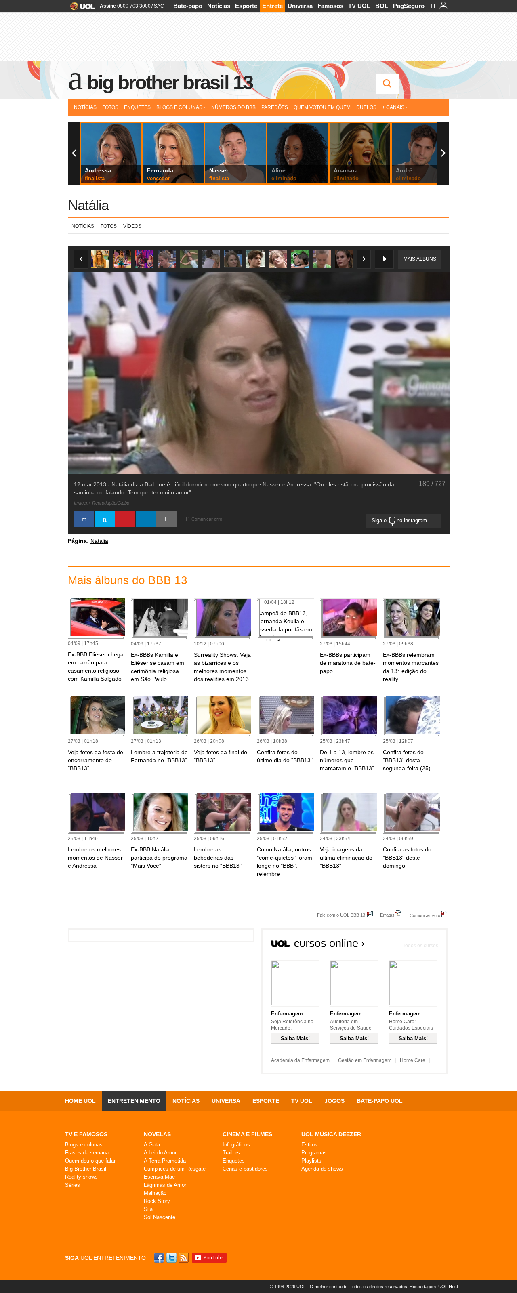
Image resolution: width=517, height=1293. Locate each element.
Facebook (160, 1258)
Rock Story (157, 1201)
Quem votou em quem (322, 107)
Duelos (366, 107)
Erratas (387, 914)
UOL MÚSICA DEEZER (331, 1134)
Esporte (246, 5)
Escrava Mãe (159, 1177)
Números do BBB (233, 107)
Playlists (311, 1161)
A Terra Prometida (165, 1161)
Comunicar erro (425, 915)
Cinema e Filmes (247, 1134)
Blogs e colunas (84, 1145)
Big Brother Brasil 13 (169, 82)
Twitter (172, 1258)
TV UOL (359, 5)
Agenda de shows (322, 1169)
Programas (314, 1153)
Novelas (157, 1134)
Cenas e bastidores (245, 1169)
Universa (300, 5)
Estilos (309, 1145)
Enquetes (137, 107)
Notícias (218, 5)
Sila (148, 1209)
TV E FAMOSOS (86, 1134)
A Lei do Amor (160, 1153)
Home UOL (80, 1100)
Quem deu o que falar (90, 1161)
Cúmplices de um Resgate (175, 1169)
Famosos (330, 5)
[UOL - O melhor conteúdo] (80, 8)
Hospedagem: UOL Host (434, 1286)
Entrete (272, 5)
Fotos (110, 107)
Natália (88, 205)
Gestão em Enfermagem (364, 1060)
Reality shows (81, 1177)
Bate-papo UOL (380, 1100)
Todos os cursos (420, 945)
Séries (72, 1185)
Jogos (334, 1100)
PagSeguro (409, 5)
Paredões (274, 107)
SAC (159, 6)
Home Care (412, 1060)
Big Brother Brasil (85, 1169)
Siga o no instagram (400, 520)
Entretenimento (134, 1100)
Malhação (155, 1193)
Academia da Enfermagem (300, 1060)
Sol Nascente (159, 1217)
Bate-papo (187, 5)
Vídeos (132, 226)
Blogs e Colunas (179, 107)
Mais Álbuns (420, 259)
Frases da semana (87, 1153)
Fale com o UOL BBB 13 (341, 914)
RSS (184, 1258)
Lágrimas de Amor (165, 1185)
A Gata (152, 1145)
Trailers (231, 1153)
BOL (381, 5)
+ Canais (393, 107)
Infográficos (236, 1145)
